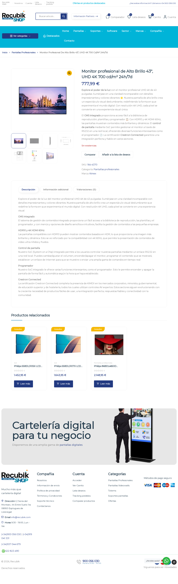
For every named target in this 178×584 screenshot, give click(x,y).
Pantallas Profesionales (120, 480)
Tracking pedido (50, 3)
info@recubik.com (21, 517)
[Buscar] (64, 16)
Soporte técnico (45, 501)
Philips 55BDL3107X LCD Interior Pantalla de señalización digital (67, 366)
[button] (69, 73)
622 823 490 (12, 551)
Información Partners (84, 16)
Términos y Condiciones (49, 495)
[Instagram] (174, 562)
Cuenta (28, 3)
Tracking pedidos (82, 495)
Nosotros (18, 3)
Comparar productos (84, 501)
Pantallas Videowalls (118, 485)
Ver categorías (20, 36)
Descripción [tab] (28, 189)
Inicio (5, 52)
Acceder (77, 480)
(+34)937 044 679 (11, 544)
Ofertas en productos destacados (89, 3)
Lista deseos (38, 3)
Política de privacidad (48, 490)
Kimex (92, 173)
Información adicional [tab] (55, 189)
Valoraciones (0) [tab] (86, 189)
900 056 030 (91, 561)
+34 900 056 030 (168, 3)
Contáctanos (43, 506)
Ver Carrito (78, 485)
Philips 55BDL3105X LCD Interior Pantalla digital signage (27, 366)
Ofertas (112, 501)
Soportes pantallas (118, 495)
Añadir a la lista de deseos (116, 154)
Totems (112, 490)
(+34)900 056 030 (11, 534)
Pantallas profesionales (23, 52)
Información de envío (48, 485)
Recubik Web (6, 3)
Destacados (53, 36)
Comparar (90, 154)
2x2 (15, 363)
